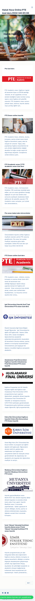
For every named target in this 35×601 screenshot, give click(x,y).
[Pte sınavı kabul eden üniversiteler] (17, 223)
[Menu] (32, 7)
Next (28, 583)
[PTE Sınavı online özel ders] (17, 265)
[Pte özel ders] (17, 79)
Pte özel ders (9, 69)
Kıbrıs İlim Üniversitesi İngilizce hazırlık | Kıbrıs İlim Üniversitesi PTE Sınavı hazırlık (16, 419)
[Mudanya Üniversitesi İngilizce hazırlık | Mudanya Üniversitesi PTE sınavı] (17, 484)
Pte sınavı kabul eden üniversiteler (17, 213)
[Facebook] (2, 593)
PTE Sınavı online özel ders (15, 255)
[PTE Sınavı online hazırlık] (17, 125)
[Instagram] (7, 593)
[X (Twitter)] (5, 593)
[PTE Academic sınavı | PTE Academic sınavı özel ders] (17, 176)
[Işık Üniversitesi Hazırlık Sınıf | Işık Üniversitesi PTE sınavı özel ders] (17, 316)
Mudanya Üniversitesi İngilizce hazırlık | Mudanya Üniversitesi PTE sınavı (16, 472)
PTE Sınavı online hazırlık (14, 115)
